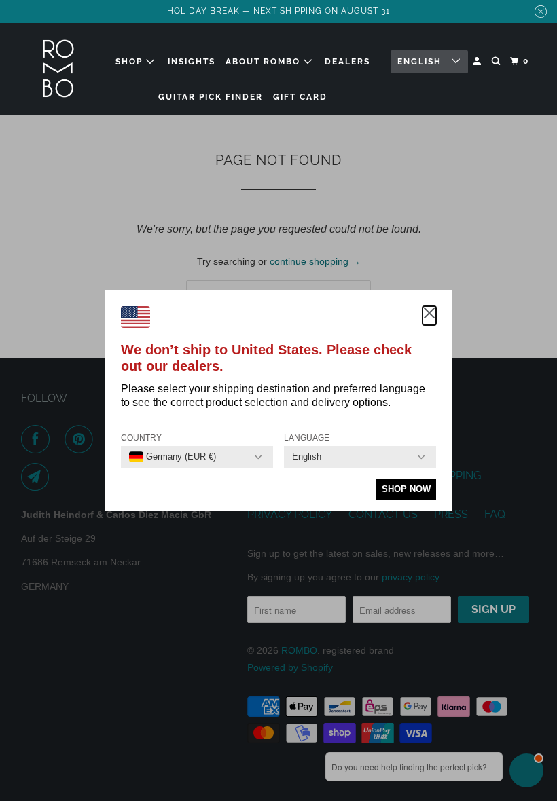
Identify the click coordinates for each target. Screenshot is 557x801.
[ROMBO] (58, 69)
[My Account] (478, 61)
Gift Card (300, 97)
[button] (429, 315)
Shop (130, 62)
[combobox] (172, 457)
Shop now (406, 489)
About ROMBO (265, 62)
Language (306, 438)
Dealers (347, 62)
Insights (191, 62)
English (421, 62)
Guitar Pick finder (210, 97)
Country (141, 438)
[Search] (497, 61)
